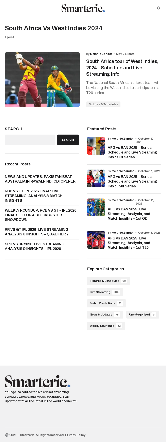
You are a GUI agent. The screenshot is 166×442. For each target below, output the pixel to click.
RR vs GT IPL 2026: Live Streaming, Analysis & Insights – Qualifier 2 (37, 232)
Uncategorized (142, 314)
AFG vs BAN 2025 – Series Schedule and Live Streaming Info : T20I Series (132, 181)
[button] (7, 8)
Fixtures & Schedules (103, 104)
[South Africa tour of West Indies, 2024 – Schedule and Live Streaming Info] (42, 79)
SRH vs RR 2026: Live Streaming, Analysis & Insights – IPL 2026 (35, 246)
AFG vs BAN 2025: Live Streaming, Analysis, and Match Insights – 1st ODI (129, 214)
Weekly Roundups (105, 326)
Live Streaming (104, 292)
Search (14, 128)
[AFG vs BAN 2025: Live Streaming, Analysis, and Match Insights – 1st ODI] (96, 207)
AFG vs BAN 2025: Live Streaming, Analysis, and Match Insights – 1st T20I (129, 243)
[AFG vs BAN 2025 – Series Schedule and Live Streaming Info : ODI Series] (96, 146)
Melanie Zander (123, 138)
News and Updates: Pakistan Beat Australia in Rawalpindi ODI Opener (40, 179)
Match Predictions (105, 303)
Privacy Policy (75, 435)
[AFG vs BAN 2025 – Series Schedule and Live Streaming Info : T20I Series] (96, 178)
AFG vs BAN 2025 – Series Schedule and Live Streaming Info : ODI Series (132, 152)
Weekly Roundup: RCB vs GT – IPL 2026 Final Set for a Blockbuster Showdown (41, 215)
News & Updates (104, 314)
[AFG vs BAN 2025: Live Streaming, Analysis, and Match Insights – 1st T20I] (96, 240)
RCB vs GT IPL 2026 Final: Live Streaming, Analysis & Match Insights (34, 196)
